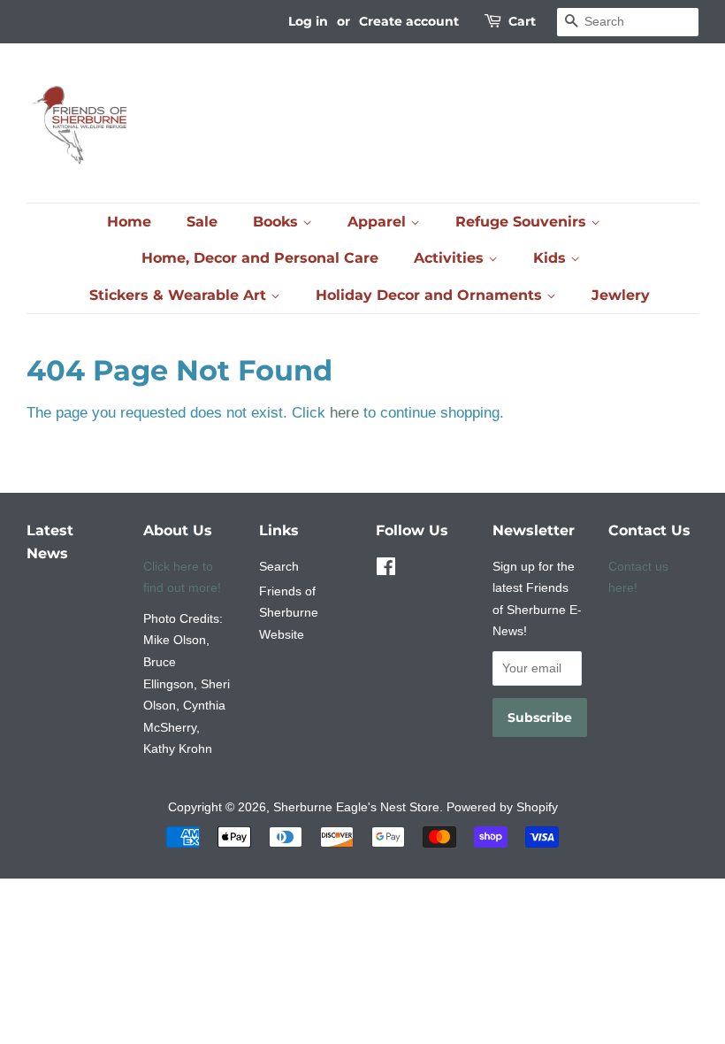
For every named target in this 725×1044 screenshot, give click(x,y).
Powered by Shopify (502, 807)
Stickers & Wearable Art (180, 295)
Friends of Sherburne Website (288, 612)
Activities (451, 257)
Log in (308, 21)
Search (279, 566)
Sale (202, 221)
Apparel (378, 221)
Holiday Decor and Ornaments (431, 295)
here (344, 412)
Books (277, 221)
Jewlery (620, 295)
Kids (551, 257)
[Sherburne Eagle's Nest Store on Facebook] (386, 570)
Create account (409, 21)
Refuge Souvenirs (523, 221)
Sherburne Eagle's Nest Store (356, 807)
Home (129, 221)
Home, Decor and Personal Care (259, 257)
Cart (522, 21)
